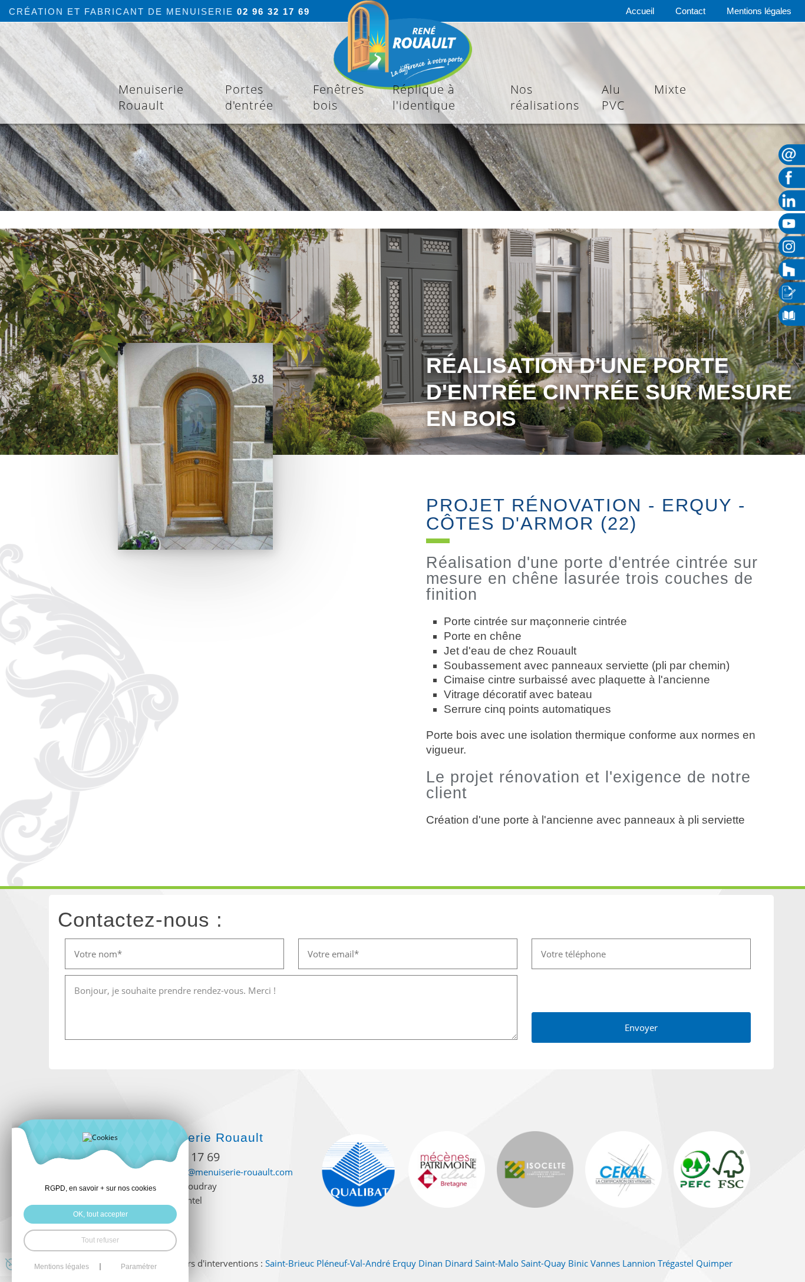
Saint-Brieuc (289, 1263)
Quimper (714, 1263)
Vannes (605, 1263)
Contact (690, 11)
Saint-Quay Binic (554, 1263)
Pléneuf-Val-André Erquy (366, 1263)
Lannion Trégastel (658, 1263)
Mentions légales (759, 11)
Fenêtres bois (338, 97)
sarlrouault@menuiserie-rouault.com (218, 1172)
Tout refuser (100, 1240)
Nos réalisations (544, 97)
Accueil (640, 11)
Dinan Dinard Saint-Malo (468, 1263)
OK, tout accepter (100, 1214)
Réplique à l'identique (424, 97)
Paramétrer (139, 1266)
